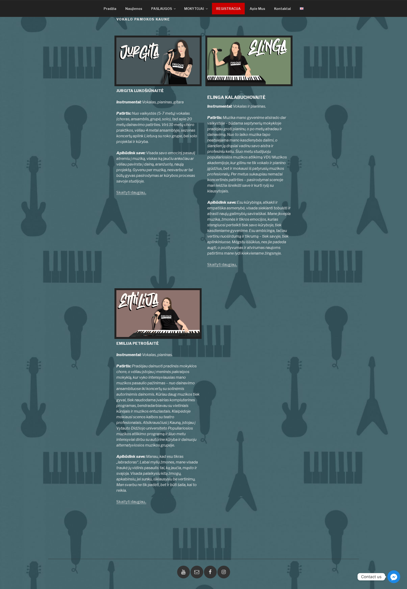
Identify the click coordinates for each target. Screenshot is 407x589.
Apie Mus (257, 9)
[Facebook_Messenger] (393, 576)
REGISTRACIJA (228, 9)
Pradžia (110, 9)
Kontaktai (282, 9)
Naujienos (133, 9)
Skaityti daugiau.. (131, 192)
